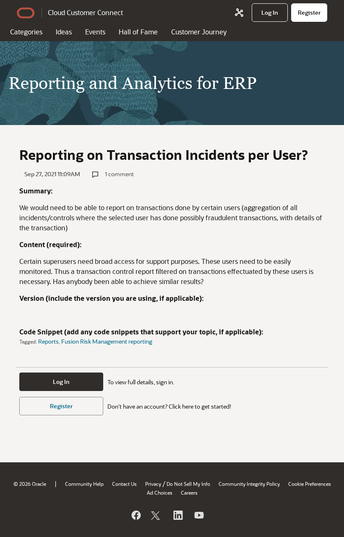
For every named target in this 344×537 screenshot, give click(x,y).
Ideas (64, 31)
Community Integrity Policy (249, 483)
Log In (61, 382)
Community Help (84, 483)
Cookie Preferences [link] (309, 483)
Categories (26, 31)
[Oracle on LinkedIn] (177, 515)
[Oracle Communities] (239, 13)
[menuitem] (270, 12)
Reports (48, 341)
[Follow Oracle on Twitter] (156, 515)
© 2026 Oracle (29, 483)
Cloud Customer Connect (85, 12)
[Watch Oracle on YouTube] (198, 515)
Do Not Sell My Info (188, 483)
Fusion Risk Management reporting (106, 341)
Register (61, 406)
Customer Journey (199, 31)
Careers (189, 492)
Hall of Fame (138, 31)
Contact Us (124, 483)
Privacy (153, 483)
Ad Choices (159, 492)
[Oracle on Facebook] (135, 515)
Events (95, 31)
